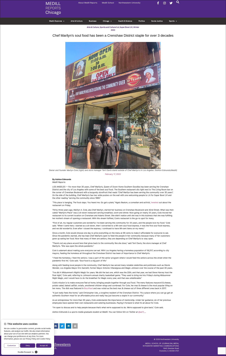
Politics (142, 21)
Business (92, 21)
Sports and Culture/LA (109, 27)
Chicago (106, 21)
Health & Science (125, 21)
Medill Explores (55, 21)
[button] (178, 2)
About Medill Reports (87, 3)
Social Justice (157, 21)
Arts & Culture (76, 21)
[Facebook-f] (158, 3)
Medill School (108, 3)
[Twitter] (171, 3)
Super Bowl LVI (126, 27)
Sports (172, 21)
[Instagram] (164, 3)
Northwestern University (129, 3)
